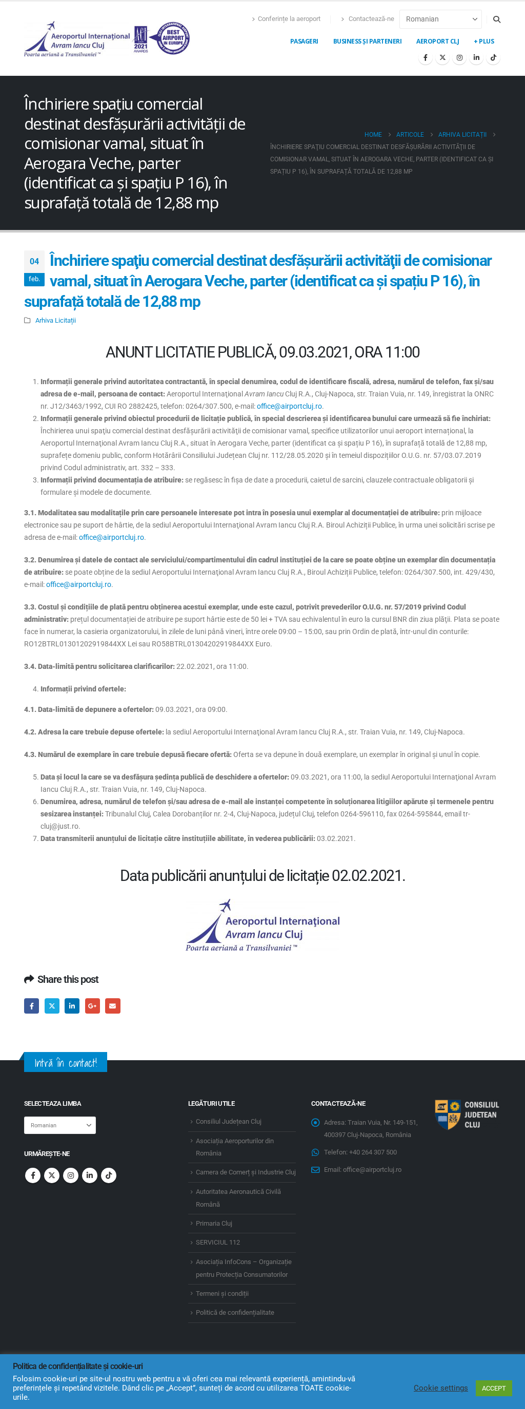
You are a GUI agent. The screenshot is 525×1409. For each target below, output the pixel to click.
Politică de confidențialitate (235, 1312)
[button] (496, 19)
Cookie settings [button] (441, 1388)
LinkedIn (72, 1005)
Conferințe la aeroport (289, 19)
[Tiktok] (493, 57)
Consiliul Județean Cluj (228, 1121)
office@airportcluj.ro (289, 406)
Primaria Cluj (214, 1223)
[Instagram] (459, 57)
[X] (442, 57)
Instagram (70, 1175)
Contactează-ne (370, 19)
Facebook (31, 1005)
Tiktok (108, 1175)
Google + (92, 1005)
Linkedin (89, 1175)
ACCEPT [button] (494, 1388)
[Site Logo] (107, 38)
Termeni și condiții (222, 1293)
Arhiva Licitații (55, 320)
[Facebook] (425, 57)
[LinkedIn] (476, 57)
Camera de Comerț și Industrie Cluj (246, 1172)
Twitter (52, 1005)
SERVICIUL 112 (218, 1242)
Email (112, 1005)
